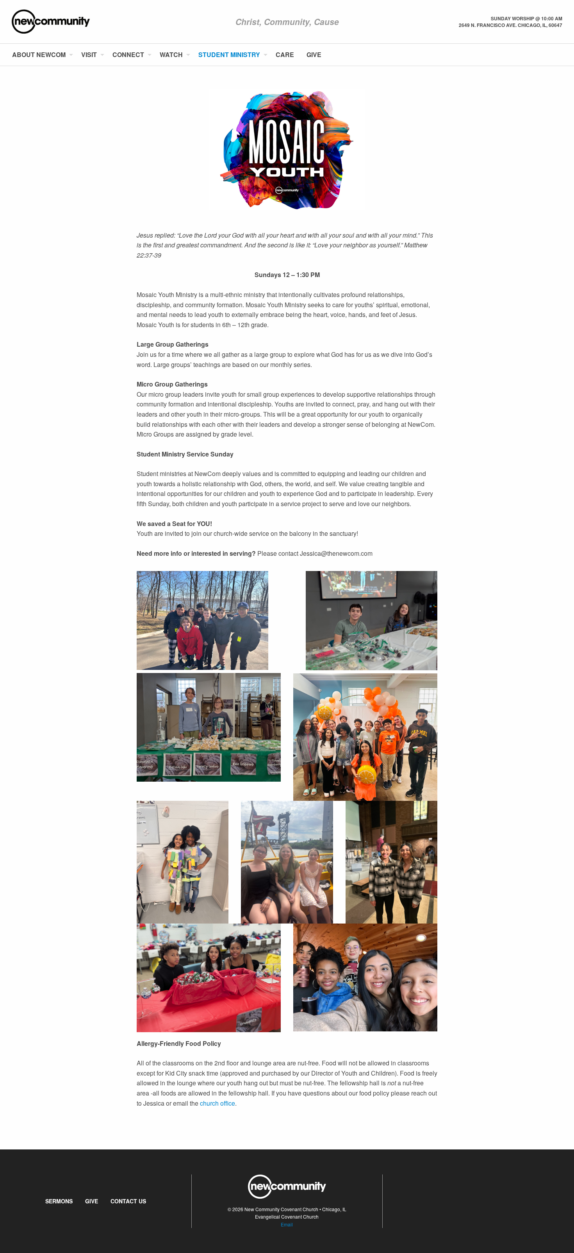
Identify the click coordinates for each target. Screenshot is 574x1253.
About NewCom (39, 54)
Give (314, 54)
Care (285, 54)
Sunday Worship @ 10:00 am (526, 18)
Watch (171, 54)
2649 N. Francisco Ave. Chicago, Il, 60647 (510, 25)
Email (287, 1224)
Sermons (59, 1201)
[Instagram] (562, 55)
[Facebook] (549, 55)
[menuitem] (40, 55)
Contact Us (128, 1201)
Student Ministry (229, 54)
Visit (89, 54)
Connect (128, 54)
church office (217, 1103)
